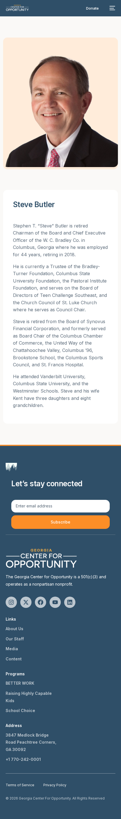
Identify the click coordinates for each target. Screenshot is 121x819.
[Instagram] (11, 602)
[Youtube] (55, 602)
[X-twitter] (26, 602)
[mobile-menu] (111, 8)
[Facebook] (40, 602)
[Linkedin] (69, 602)
